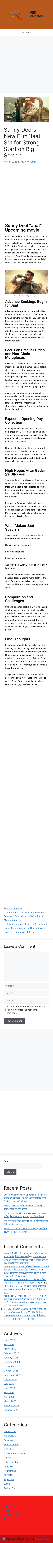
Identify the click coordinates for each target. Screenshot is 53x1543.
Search (7, 1161)
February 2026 (11, 1353)
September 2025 (12, 1375)
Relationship (10, 1470)
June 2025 (9, 1388)
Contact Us (9, 1506)
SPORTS (8, 1475)
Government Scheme (15, 1453)
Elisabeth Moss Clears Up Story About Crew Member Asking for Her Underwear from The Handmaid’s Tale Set (25, 928)
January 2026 (11, 1357)
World (7, 1484)
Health (7, 1457)
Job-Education (11, 1462)
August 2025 (10, 1379)
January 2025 (11, 1410)
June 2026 (9, 1340)
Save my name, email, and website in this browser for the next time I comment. (26, 1009)
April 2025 (9, 1397)
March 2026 (10, 1349)
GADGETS (9, 1449)
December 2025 (12, 1362)
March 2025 (10, 1401)
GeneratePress (42, 1539)
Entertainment (14, 908)
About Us (9, 1501)
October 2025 (11, 1370)
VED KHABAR (36, 14)
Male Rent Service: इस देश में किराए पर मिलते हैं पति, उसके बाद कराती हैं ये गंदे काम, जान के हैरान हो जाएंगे (25, 1289)
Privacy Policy (11, 1514)
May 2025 (9, 1392)
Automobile (10, 1436)
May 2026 (9, 1344)
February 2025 (11, 1405)
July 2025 (9, 1384)
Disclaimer (9, 1510)
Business (8, 1440)
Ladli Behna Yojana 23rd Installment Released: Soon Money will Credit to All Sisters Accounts (24, 916)
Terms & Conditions (14, 1519)
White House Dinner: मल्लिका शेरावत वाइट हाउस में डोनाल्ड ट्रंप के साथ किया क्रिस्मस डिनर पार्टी (26, 1259)
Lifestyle (8, 1466)
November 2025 (12, 1366)
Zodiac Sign (10, 1488)
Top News (9, 1479)
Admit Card (10, 1431)
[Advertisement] (26, 65)
